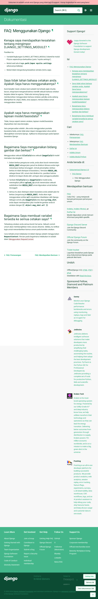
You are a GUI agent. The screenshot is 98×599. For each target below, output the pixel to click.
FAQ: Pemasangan (13, 255)
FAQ (69, 194)
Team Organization (11, 550)
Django (11, 10)
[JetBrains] (69, 334)
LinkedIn (57, 558)
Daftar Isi (71, 212)
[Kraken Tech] (69, 398)
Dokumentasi (15, 19)
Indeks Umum (75, 153)
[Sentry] (69, 300)
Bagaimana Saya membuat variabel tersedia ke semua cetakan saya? (83, 119)
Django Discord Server (77, 224)
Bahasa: (90, 582)
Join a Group (29, 538)
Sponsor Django (75, 538)
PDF (90, 270)
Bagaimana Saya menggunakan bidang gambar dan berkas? (80, 109)
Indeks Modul (80, 209)
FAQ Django (76, 174)
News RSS (58, 562)
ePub (69, 273)
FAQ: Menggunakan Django (80, 67)
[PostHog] (69, 465)
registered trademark (68, 591)
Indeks (70, 209)
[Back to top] (93, 595)
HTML (85, 270)
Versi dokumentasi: (86, 588)
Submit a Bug (29, 550)
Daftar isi (73, 148)
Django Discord (46, 543)
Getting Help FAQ (46, 538)
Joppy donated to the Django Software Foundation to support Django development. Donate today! (83, 46)
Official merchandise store (79, 547)
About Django (9, 538)
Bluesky (57, 554)
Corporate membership (78, 543)
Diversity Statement (12, 565)
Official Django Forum (77, 237)
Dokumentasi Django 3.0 (79, 170)
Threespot (69, 580)
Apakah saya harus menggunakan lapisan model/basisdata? (81, 99)
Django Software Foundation (23, 591)
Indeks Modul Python (78, 157)
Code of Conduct (10, 561)
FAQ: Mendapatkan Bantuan (46, 255)
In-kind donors (42, 578)
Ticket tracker (73, 250)
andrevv (69, 584)
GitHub (57, 538)
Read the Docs (85, 276)
